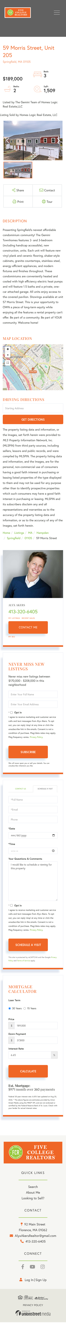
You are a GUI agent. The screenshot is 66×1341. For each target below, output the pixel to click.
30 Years (17, 1008)
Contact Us (20, 789)
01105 (28, 538)
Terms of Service (23, 960)
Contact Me (28, 627)
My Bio (11, 637)
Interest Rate (16, 1048)
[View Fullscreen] (7, 363)
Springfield (13, 538)
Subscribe (28, 752)
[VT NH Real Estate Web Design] (33, 1313)
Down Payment (17, 1034)
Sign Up (41, 1280)
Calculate (28, 1071)
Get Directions (33, 419)
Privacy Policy (36, 737)
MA (30, 533)
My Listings (14, 618)
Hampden (42, 533)
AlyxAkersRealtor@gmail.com (35, 1235)
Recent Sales (28, 618)
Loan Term (14, 1000)
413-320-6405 (23, 611)
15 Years (31, 1008)
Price (11, 1019)
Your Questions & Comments (25, 858)
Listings (19, 533)
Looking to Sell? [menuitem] (33, 1198)
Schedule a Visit (45, 789)
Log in (29, 1280)
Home (6, 533)
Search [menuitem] (33, 1186)
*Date (11, 828)
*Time (11, 844)
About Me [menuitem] (33, 1192)
